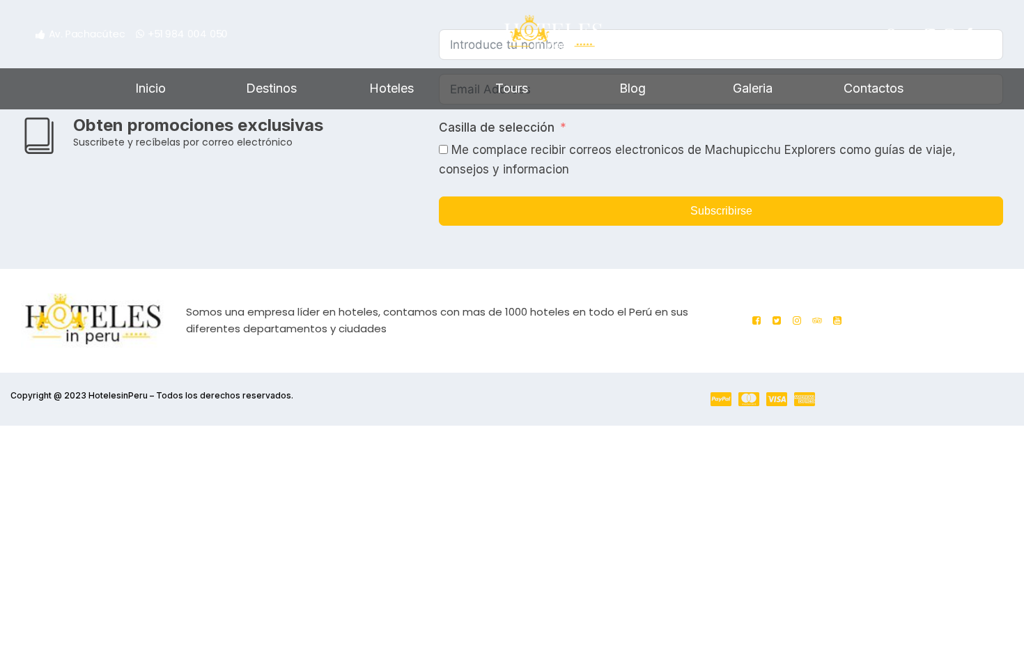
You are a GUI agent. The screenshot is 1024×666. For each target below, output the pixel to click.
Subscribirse (721, 211)
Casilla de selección (496, 127)
